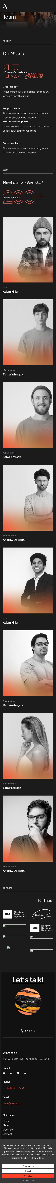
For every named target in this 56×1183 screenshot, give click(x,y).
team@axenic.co (12, 1103)
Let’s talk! (28, 979)
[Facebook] (4, 1073)
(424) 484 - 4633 (15, 1087)
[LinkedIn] (18, 1073)
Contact (7, 1133)
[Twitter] (11, 1073)
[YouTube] (25, 1073)
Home (6, 1120)
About (6, 1125)
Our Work (8, 1129)
